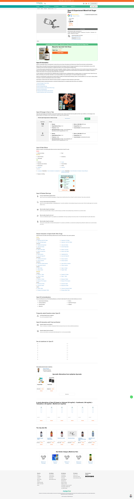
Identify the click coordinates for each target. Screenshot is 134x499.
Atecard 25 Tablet (40, 285)
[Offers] (83, 3)
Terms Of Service (51, 476)
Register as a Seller (64, 483)
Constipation (39, 170)
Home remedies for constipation (53, 170)
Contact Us (38, 477)
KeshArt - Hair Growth (40, 483)
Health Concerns (46, 6)
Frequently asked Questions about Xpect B (45, 90)
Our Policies (51, 473)
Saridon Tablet (40, 288)
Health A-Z (73, 6)
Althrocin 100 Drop (64, 249)
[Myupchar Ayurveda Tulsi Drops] (44, 53)
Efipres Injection (40, 254)
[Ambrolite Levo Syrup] (92, 433)
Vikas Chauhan (46, 368)
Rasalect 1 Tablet (40, 274)
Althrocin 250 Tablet (65, 251)
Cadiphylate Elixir (64, 254)
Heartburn (63, 170)
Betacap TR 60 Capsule (65, 280)
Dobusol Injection (64, 260)
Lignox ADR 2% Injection (66, 263)
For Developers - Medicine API (65, 486)
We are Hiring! (39, 479)
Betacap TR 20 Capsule (41, 280)
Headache (39, 167)
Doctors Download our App (77, 477)
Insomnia (63, 167)
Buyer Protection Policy (52, 479)
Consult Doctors (63, 476)
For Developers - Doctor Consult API (66, 485)
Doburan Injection (40, 260)
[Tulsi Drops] (51, 379)
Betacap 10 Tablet (40, 279)
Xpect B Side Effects (41, 84)
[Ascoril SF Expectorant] (51, 433)
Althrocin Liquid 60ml (41, 251)
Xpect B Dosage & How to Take (43, 83)
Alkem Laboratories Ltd (77, 31)
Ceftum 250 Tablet (64, 245)
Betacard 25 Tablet (40, 283)
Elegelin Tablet (64, 269)
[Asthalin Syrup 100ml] (41, 433)
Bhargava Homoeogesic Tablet (43, 290)
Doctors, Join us (75, 474)
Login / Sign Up (94, 6)
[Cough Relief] (41, 379)
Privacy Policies (51, 474)
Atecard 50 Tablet (64, 283)
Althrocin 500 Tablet (41, 249)
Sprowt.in (38, 480)
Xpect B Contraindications (42, 89)
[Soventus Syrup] (72, 433)
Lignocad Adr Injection (41, 265)
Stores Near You (63, 480)
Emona (38, 485)
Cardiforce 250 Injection (41, 258)
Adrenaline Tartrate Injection (42, 263)
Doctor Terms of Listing (76, 476)
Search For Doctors (64, 482)
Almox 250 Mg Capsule (41, 242)
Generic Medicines (64, 479)
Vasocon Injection (64, 265)
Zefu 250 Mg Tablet (64, 246)
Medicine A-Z (64, 6)
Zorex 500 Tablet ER (65, 256)
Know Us (38, 473)
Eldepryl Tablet (40, 269)
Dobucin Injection (64, 258)
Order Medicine (63, 474)
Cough (62, 162)
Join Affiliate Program (64, 488)
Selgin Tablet (39, 268)
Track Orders (63, 477)
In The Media (39, 476)
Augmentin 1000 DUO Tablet (66, 242)
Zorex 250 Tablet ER (41, 256)
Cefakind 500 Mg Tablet (41, 245)
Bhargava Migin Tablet (65, 290)
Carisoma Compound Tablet (66, 288)
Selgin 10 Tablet (64, 268)
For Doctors (75, 473)
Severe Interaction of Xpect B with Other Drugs (45, 87)
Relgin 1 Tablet (64, 276)
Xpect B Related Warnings (42, 86)
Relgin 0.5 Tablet (40, 276)
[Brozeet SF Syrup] (62, 433)
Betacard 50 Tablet (64, 285)
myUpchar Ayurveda (40, 482)
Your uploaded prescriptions (76, 39)
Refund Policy (51, 477)
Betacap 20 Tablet (64, 279)
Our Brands (56, 6)
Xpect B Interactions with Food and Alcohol (45, 92)
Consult (37, 6)
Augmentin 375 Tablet (65, 240)
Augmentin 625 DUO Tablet (42, 240)
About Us (38, 474)
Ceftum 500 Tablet (40, 246)
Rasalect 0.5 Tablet (64, 274)
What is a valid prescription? (76, 36)
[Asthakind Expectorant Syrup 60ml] (82, 433)
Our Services (63, 473)
